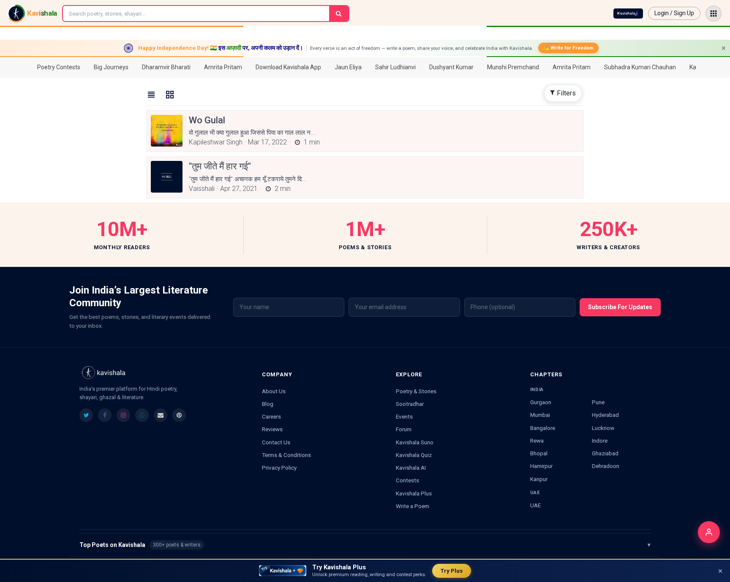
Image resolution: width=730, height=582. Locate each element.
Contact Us (276, 442)
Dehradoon (605, 465)
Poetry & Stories (416, 391)
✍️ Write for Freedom (568, 48)
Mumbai (540, 414)
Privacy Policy (279, 467)
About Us (274, 391)
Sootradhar (410, 403)
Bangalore (542, 427)
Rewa (537, 440)
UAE (535, 505)
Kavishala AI (411, 467)
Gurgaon (540, 402)
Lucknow (603, 427)
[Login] (709, 532)
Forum (403, 429)
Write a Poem (412, 506)
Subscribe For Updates (620, 307)
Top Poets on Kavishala (365, 544)
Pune (598, 402)
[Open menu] (713, 13)
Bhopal (539, 453)
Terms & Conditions (286, 454)
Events (404, 416)
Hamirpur (541, 465)
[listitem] (86, 415)
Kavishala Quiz (414, 454)
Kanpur (539, 479)
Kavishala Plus (414, 493)
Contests (407, 480)
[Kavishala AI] (628, 13)
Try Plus (452, 571)
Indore (599, 440)
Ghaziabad (605, 453)
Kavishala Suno (414, 442)
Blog (267, 403)
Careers (271, 416)
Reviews (272, 429)
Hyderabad (605, 414)
